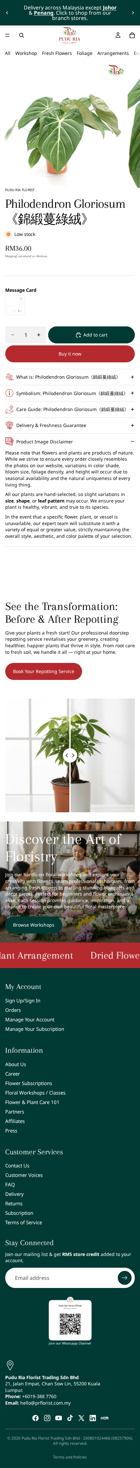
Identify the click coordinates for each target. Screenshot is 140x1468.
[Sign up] (125, 1278)
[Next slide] (133, 13)
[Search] (21, 35)
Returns (13, 1203)
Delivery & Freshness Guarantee (51, 425)
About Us (15, 1064)
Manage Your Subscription (34, 1029)
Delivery (14, 1194)
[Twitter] (81, 1418)
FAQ (10, 1184)
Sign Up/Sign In (22, 1000)
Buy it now (70, 354)
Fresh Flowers (57, 53)
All (7, 53)
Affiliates (15, 1121)
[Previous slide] (7, 13)
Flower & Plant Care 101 (32, 1102)
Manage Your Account (29, 1019)
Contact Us (17, 1166)
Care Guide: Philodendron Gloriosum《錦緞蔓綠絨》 (72, 409)
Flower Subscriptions (28, 1083)
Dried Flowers (100, 955)
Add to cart (95, 335)
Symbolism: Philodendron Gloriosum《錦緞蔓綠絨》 (72, 393)
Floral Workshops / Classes (35, 1092)
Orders (13, 1010)
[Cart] (132, 35)
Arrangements (113, 53)
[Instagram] (47, 1418)
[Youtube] (59, 1418)
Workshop (26, 53)
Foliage (84, 53)
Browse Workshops (33, 925)
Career (12, 1073)
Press (11, 1130)
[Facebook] (35, 1418)
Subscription (19, 1213)
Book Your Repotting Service (43, 671)
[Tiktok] (70, 1418)
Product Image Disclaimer (44, 441)
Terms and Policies (70, 1457)
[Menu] (7, 35)
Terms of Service (23, 1222)
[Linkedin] (93, 1418)
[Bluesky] (104, 1418)
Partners (14, 1111)
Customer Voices (24, 1175)
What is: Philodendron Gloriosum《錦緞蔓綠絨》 (68, 377)
